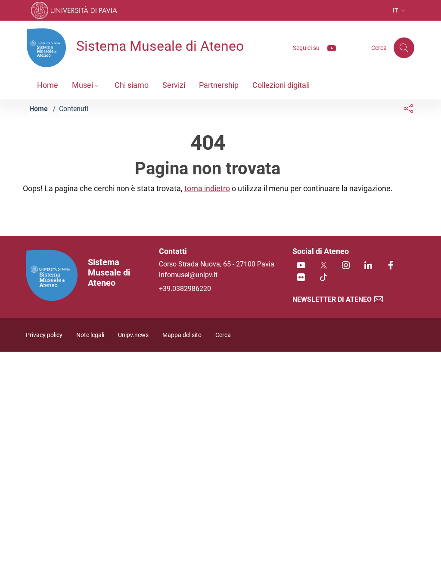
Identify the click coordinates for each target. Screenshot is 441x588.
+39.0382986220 (185, 289)
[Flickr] (301, 278)
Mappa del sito (182, 335)
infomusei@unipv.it (188, 275)
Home (38, 109)
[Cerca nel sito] (404, 47)
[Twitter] (323, 266)
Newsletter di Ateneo (332, 299)
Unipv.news (133, 335)
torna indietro (207, 188)
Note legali (90, 335)
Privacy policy (44, 335)
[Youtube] (328, 47)
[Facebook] (390, 266)
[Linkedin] (368, 266)
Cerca (223, 335)
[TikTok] (323, 278)
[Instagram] (345, 266)
